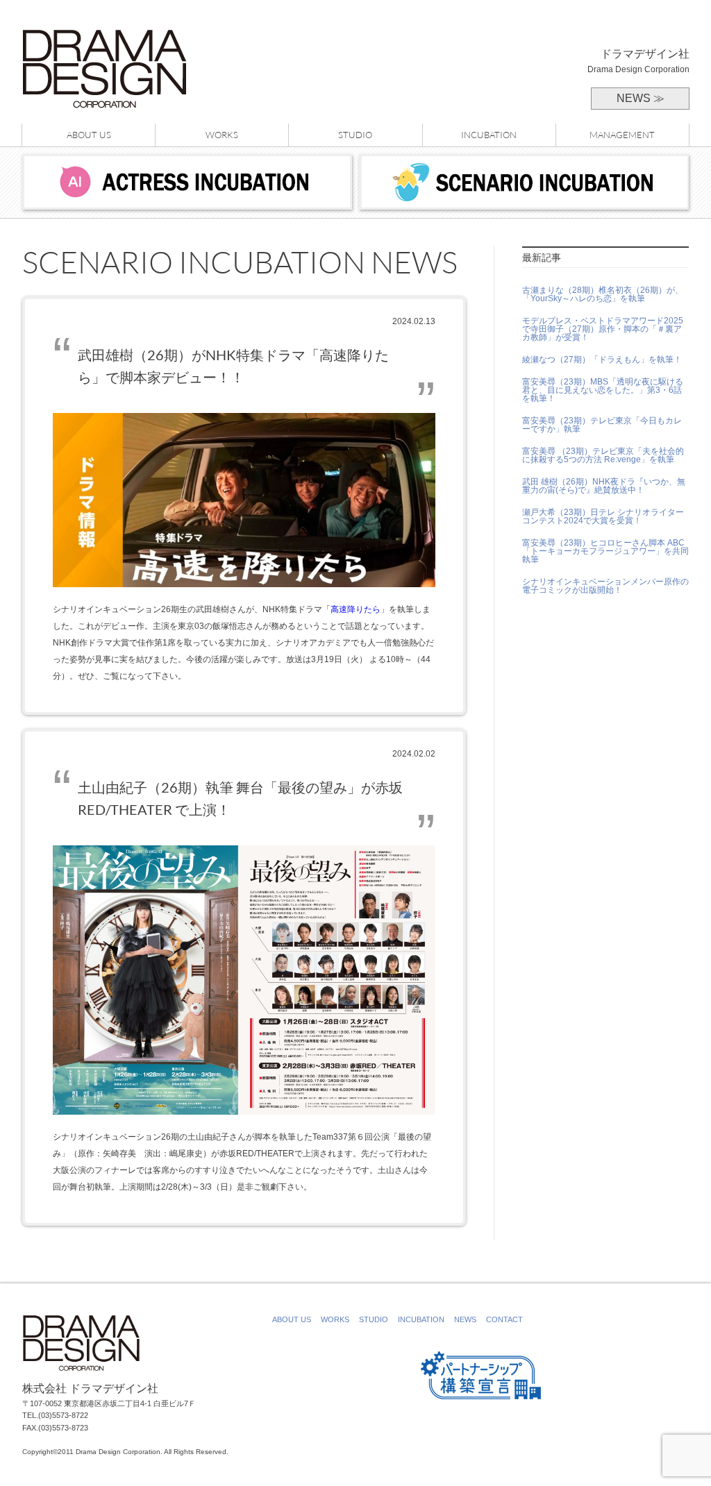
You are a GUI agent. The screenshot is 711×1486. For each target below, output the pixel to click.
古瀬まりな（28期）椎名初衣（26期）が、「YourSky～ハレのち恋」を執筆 (602, 294)
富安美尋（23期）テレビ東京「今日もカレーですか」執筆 (602, 425)
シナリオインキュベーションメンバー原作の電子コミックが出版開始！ (605, 586)
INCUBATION (489, 134)
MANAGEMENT (622, 134)
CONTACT (504, 1319)
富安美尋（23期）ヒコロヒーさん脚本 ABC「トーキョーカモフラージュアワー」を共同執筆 (605, 551)
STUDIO (355, 134)
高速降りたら (355, 609)
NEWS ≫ (640, 98)
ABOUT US (89, 134)
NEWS (465, 1319)
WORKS (222, 134)
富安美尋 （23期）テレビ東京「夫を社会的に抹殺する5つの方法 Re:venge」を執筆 (603, 455)
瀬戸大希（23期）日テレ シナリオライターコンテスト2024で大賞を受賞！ (603, 516)
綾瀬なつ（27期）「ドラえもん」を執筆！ (602, 359)
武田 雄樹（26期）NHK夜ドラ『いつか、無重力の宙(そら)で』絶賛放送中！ (603, 486)
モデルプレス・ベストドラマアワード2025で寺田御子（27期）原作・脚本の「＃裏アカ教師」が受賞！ (602, 329)
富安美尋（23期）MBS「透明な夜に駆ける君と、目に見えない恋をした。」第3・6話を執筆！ (602, 390)
